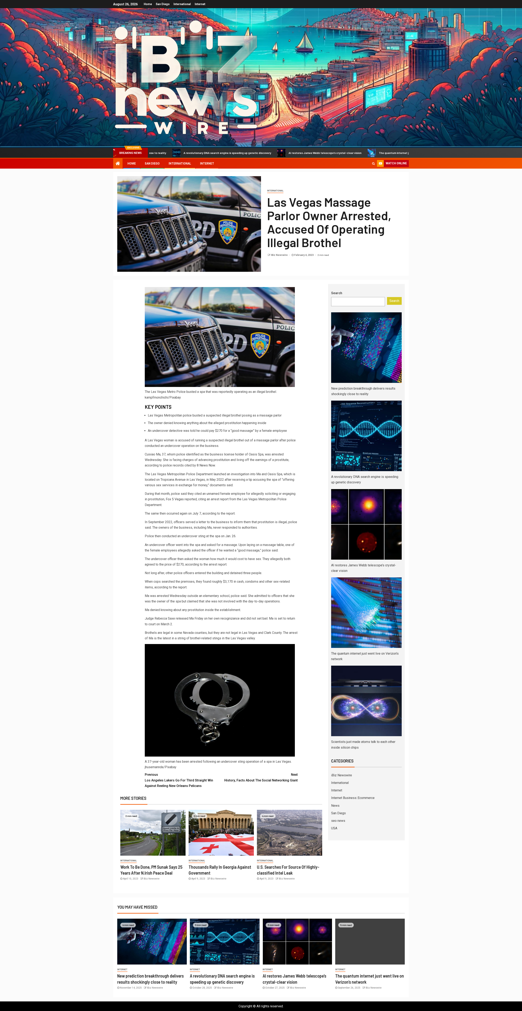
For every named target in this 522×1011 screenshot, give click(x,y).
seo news (338, 821)
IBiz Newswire (279, 255)
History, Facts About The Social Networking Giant (261, 777)
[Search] (373, 163)
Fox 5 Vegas (175, 499)
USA (334, 828)
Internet (200, 4)
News (335, 806)
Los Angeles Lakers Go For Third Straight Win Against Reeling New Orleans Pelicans (179, 780)
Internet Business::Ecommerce (353, 798)
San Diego (163, 4)
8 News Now (206, 465)
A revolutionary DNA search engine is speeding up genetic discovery (159, 153)
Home (148, 4)
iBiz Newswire (341, 775)
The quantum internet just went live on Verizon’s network (347, 153)
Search (336, 293)
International (182, 4)
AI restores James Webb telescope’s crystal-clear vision (256, 153)
